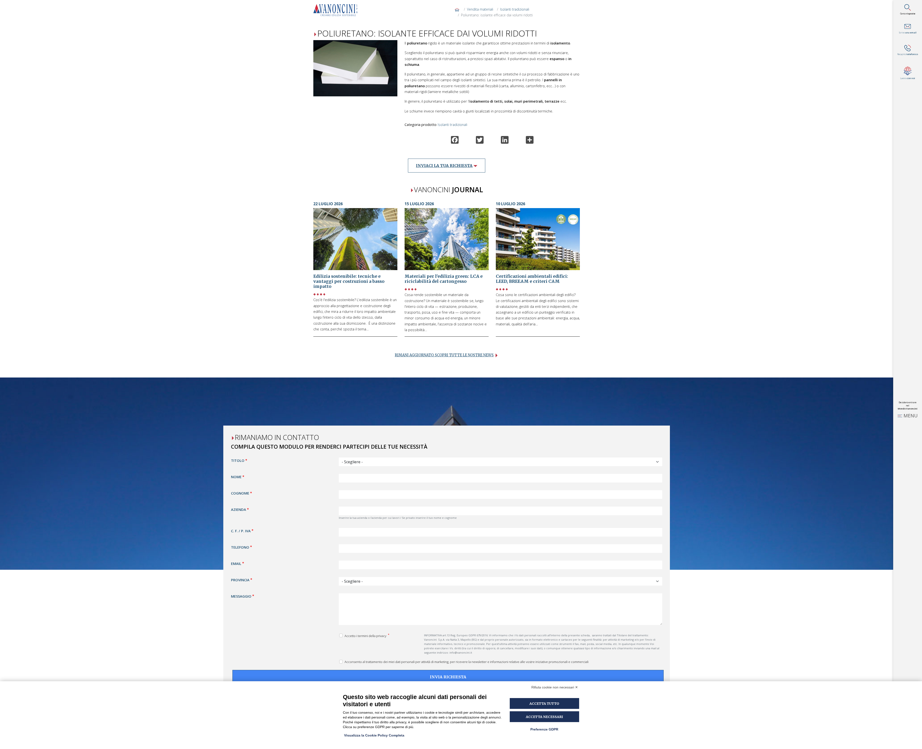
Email (236, 563)
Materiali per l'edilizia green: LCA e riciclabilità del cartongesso (444, 279)
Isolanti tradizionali (514, 9)
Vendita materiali (480, 9)
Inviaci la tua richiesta (444, 165)
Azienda (238, 509)
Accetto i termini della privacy (366, 635)
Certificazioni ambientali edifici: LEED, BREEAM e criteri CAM (532, 279)
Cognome (240, 493)
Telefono (240, 547)
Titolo (237, 460)
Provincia (240, 579)
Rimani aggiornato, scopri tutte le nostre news (444, 355)
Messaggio (241, 596)
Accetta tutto (544, 703)
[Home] (337, 10)
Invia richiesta (448, 676)
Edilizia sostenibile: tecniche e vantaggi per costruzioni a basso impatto (348, 281)
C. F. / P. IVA (241, 530)
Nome (236, 476)
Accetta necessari (544, 717)
